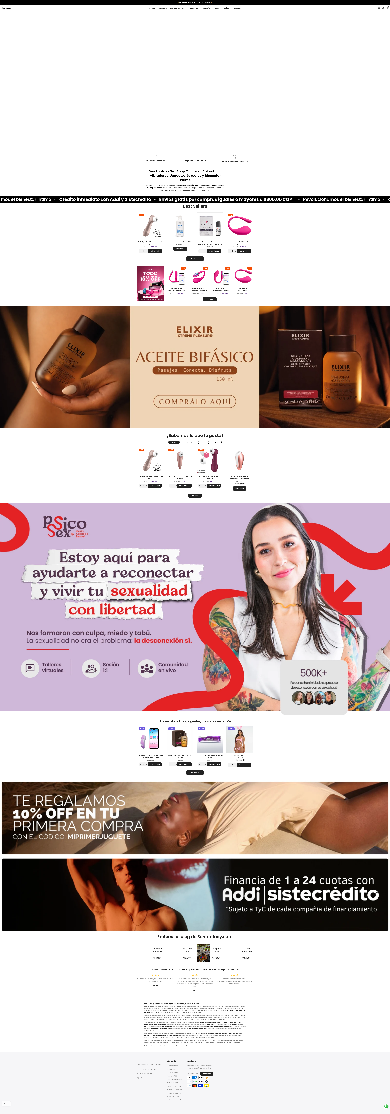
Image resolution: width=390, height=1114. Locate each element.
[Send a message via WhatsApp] (386, 1106)
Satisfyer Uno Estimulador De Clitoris (180, 477)
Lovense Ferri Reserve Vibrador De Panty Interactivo (150, 756)
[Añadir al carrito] (185, 283)
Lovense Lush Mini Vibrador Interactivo (198, 289)
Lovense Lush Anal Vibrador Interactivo (176, 289)
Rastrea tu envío (173, 1083)
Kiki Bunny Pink (239, 755)
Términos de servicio (174, 1086)
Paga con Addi (172, 1076)
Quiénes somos (172, 1066)
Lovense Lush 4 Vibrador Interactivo (221, 289)
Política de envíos (173, 1097)
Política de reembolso (174, 1100)
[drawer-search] (379, 8)
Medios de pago (172, 1073)
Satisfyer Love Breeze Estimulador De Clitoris (239, 477)
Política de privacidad (174, 1090)
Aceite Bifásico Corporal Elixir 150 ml (180, 756)
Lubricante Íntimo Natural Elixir (180, 242)
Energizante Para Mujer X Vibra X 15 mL (210, 756)
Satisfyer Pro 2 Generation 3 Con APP (209, 477)
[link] (150, 283)
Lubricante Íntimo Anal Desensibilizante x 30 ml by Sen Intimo (210, 243)
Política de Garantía (174, 1093)
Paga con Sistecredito (174, 1079)
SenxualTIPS (171, 1069)
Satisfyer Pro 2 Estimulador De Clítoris (150, 243)
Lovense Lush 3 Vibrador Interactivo (239, 243)
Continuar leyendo (157, 958)
